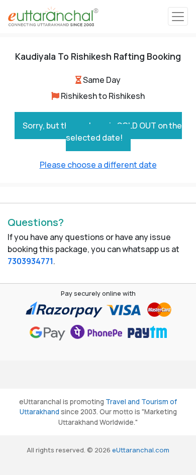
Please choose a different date (98, 164)
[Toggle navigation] (178, 16)
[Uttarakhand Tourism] (53, 16)
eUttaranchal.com (140, 449)
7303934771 (30, 261)
